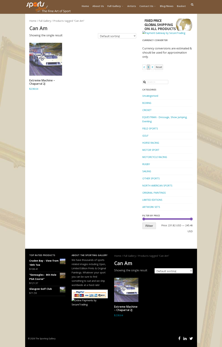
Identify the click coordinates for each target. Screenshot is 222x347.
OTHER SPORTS (151, 178)
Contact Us (146, 6)
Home (85, 6)
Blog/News (166, 6)
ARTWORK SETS (151, 207)
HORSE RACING (150, 142)
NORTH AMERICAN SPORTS (157, 185)
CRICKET (147, 110)
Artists (131, 6)
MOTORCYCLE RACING (154, 157)
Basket (181, 6)
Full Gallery (114, 6)
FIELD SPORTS (150, 128)
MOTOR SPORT (150, 149)
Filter (149, 226)
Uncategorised (150, 95)
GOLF (145, 135)
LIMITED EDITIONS (152, 199)
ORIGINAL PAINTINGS (154, 192)
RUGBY (146, 164)
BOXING (146, 103)
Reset (159, 67)
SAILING (146, 171)
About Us (98, 6)
